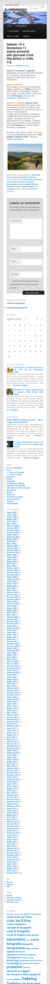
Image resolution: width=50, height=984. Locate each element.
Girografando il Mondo (12, 5)
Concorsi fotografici (14, 467)
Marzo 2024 (11, 566)
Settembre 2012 (13, 859)
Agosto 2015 (11, 781)
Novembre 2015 (13, 775)
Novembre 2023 (13, 574)
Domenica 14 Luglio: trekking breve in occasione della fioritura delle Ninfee (28, 391)
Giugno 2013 (12, 839)
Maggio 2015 (12, 788)
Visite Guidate (12, 503)
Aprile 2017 (11, 737)
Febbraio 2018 (12, 715)
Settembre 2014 (13, 806)
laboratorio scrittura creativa (21, 954)
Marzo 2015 (11, 792)
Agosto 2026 (11, 512)
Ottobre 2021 (12, 626)
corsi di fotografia (18, 931)
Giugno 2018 (12, 706)
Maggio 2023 (12, 586)
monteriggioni (14, 963)
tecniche (10, 979)
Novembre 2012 (13, 855)
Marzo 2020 (11, 659)
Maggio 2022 (12, 610)
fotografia (14, 943)
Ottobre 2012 (12, 857)
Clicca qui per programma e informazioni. (20, 96)
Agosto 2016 (11, 755)
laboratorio (20, 951)
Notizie (9, 492)
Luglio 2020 (11, 652)
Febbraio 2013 (12, 848)
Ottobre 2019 (12, 670)
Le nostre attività (13, 31)
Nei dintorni (11, 490)
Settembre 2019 (13, 672)
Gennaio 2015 (12, 797)
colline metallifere (16, 924)
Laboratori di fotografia (16, 485)
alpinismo (10, 914)
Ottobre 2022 (12, 601)
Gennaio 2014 (12, 824)
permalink (33, 189)
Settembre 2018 (13, 699)
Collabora (26, 36)
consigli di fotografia (19, 927)
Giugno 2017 (12, 732)
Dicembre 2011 (12, 873)
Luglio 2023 (11, 581)
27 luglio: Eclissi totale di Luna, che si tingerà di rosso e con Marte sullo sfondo (28, 444)
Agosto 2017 (11, 728)
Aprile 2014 (11, 817)
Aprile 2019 (11, 683)
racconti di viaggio (24, 184)
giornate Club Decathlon (15, 182)
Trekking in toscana (14, 186)
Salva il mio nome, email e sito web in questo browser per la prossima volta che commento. (24, 284)
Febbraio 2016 (12, 768)
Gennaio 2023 (12, 595)
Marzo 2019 (11, 686)
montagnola (29, 182)
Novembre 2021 (13, 623)
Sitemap (10, 884)
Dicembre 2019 (12, 666)
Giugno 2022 (12, 608)
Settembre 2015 (13, 779)
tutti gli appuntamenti (17, 307)
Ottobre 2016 (12, 750)
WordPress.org (13, 902)
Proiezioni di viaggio (15, 496)
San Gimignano (14, 974)
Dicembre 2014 (12, 799)
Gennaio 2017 (12, 743)
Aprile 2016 (11, 764)
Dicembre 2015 (12, 772)
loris (27, 65)
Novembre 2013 (13, 828)
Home (9, 26)
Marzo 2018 (11, 712)
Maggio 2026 (12, 519)
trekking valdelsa (28, 186)
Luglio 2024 (11, 559)
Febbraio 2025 (12, 546)
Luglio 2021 (11, 632)
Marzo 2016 (11, 766)
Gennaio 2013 (12, 850)
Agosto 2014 (11, 808)
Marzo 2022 (11, 615)
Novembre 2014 (13, 801)
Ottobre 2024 (12, 554)
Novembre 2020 (13, 646)
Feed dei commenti (14, 899)
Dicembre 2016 (12, 746)
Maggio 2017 (12, 735)
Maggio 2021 (12, 637)
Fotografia (11, 481)
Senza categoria (13, 499)
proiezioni (14, 966)
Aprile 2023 (11, 588)
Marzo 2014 (11, 819)
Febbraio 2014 (12, 821)
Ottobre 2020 (12, 648)
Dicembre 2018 (12, 692)
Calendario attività (28, 31)
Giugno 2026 (12, 517)
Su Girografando (21, 26)
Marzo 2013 (11, 846)
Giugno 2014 (12, 812)
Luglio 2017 (11, 730)
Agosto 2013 (11, 835)
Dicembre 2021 (12, 621)
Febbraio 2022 (12, 617)
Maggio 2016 (12, 761)
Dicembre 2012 (12, 853)
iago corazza (32, 948)
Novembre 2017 (13, 721)
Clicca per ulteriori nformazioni (22, 137)
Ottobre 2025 (12, 534)
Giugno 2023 (12, 583)
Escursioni (36, 175)
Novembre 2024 (13, 552)
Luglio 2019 (11, 677)
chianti (10, 916)
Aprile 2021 (11, 639)
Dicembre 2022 (12, 597)
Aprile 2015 (11, 790)
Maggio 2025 (12, 539)
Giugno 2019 (12, 679)
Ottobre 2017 (12, 723)
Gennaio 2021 (12, 641)
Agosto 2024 (11, 557)
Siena (26, 974)
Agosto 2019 (11, 674)
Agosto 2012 (11, 861)
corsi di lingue (16, 935)
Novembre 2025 (13, 532)
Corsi (9, 470)
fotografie (27, 944)
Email (13, 261)
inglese (11, 951)
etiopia (28, 940)
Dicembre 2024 (12, 550)
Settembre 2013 (13, 833)
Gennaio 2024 (12, 570)
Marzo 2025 (11, 543)
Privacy (10, 882)
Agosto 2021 (11, 630)
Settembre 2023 (13, 579)
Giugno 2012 (12, 866)
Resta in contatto (13, 36)
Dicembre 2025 (12, 530)
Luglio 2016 (11, 757)
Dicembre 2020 (12, 643)
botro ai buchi (18, 914)
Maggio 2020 (12, 654)
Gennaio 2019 (12, 690)
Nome (13, 248)
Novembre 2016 (13, 748)
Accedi (9, 895)
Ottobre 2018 (12, 697)
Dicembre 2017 (12, 719)
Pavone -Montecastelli (31, 963)
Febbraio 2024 (12, 568)
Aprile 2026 (11, 521)
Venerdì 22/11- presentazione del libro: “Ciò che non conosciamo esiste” (28, 369)
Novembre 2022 (13, 599)
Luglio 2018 (11, 703)
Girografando (16, 948)
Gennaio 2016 (12, 770)
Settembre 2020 (13, 650)
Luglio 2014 (11, 810)
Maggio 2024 (12, 561)
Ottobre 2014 (12, 804)
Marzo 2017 (11, 739)
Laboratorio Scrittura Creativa (18, 488)
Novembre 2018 (13, 695)
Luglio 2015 (11, 784)
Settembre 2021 (13, 628)
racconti (26, 967)
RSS (8, 886)
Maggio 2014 (12, 815)
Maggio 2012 (12, 868)
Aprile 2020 (11, 657)
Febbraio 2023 (12, 592)
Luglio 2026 (11, 514)
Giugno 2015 (12, 786)
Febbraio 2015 (12, 795)
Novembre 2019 (13, 668)
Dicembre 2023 (12, 572)
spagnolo (35, 974)
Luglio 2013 (11, 837)
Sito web (14, 274)
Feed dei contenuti (14, 897)
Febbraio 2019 (12, 688)
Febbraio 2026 (12, 525)
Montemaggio (12, 184)
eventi (35, 939)
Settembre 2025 (13, 537)
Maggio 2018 (12, 708)
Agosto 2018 (11, 701)
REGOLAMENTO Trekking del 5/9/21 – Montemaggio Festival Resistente (25, 421)
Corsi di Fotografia (16, 472)
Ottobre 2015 (12, 777)
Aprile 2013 (11, 844)
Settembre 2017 (13, 726)
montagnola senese (27, 958)
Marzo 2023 (11, 590)
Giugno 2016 (12, 759)
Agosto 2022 (11, 606)
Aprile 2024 (11, 563)
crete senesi (32, 935)
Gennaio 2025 (12, 548)
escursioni (38, 179)
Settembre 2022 (13, 603)
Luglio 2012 (11, 864)
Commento (16, 221)
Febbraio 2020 (12, 661)
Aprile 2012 (11, 870)
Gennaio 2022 (12, 619)
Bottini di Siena (35, 914)
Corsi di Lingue (15, 474)
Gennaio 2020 (12, 663)
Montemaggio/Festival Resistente (31, 960)
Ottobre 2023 (12, 577)
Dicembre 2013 (12, 826)
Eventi (9, 177)
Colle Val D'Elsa (27, 179)
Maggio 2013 (12, 841)
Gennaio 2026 (12, 528)
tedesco (17, 979)
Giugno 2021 (12, 634)
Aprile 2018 (11, 710)
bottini (27, 914)
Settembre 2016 (13, 752)
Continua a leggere (21, 385)
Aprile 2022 (11, 612)
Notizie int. (11, 494)
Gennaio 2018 (12, 717)
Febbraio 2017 (12, 741)
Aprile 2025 (11, 541)
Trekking (32, 177)
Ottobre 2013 (12, 830)
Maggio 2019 (12, 681)
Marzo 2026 (11, 523)
